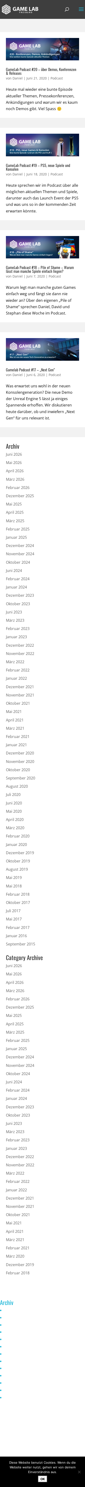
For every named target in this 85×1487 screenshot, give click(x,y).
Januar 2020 (16, 844)
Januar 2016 (16, 935)
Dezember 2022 (20, 645)
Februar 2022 (18, 670)
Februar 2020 (18, 836)
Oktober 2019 (18, 861)
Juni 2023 (14, 612)
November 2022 (20, 653)
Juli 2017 (13, 910)
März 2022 (15, 661)
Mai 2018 (14, 886)
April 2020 (15, 819)
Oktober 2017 (18, 902)
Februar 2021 (18, 736)
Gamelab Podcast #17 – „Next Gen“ (30, 370)
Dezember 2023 (20, 595)
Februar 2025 (18, 529)
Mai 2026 (14, 462)
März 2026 (15, 479)
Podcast (57, 78)
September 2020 (20, 778)
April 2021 (15, 720)
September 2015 (20, 944)
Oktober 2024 (18, 562)
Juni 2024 (14, 570)
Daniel (18, 78)
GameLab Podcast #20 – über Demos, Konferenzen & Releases (41, 71)
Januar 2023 (16, 636)
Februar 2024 (18, 578)
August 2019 (17, 869)
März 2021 (15, 728)
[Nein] (79, 1472)
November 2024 (20, 553)
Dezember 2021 (20, 686)
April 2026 (15, 470)
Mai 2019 (14, 877)
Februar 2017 (18, 927)
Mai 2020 (14, 811)
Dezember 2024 (20, 545)
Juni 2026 (14, 454)
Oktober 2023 (18, 603)
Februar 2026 (18, 487)
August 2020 (17, 786)
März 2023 (15, 620)
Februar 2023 (18, 628)
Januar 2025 (16, 537)
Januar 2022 (16, 678)
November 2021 (20, 695)
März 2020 (15, 827)
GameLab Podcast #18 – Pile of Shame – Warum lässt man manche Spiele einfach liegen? (40, 269)
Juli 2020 (13, 794)
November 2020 (20, 761)
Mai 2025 (14, 504)
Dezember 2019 (20, 852)
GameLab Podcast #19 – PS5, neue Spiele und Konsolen (38, 167)
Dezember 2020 (20, 753)
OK (42, 1479)
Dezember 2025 (20, 495)
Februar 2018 (18, 894)
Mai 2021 (14, 711)
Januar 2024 (16, 587)
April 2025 (15, 512)
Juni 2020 (14, 803)
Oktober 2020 (18, 769)
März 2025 (15, 520)
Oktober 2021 (18, 703)
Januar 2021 (16, 744)
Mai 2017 (14, 919)
